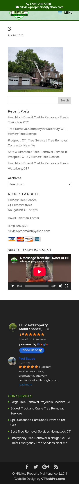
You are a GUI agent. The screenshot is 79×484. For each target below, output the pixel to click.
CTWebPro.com (53, 478)
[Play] (13, 286)
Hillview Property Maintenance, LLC (34, 327)
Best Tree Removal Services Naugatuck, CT (40, 431)
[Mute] (60, 286)
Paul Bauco (27, 358)
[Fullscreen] (66, 286)
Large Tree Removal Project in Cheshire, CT (40, 402)
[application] (39, 272)
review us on (29, 350)
